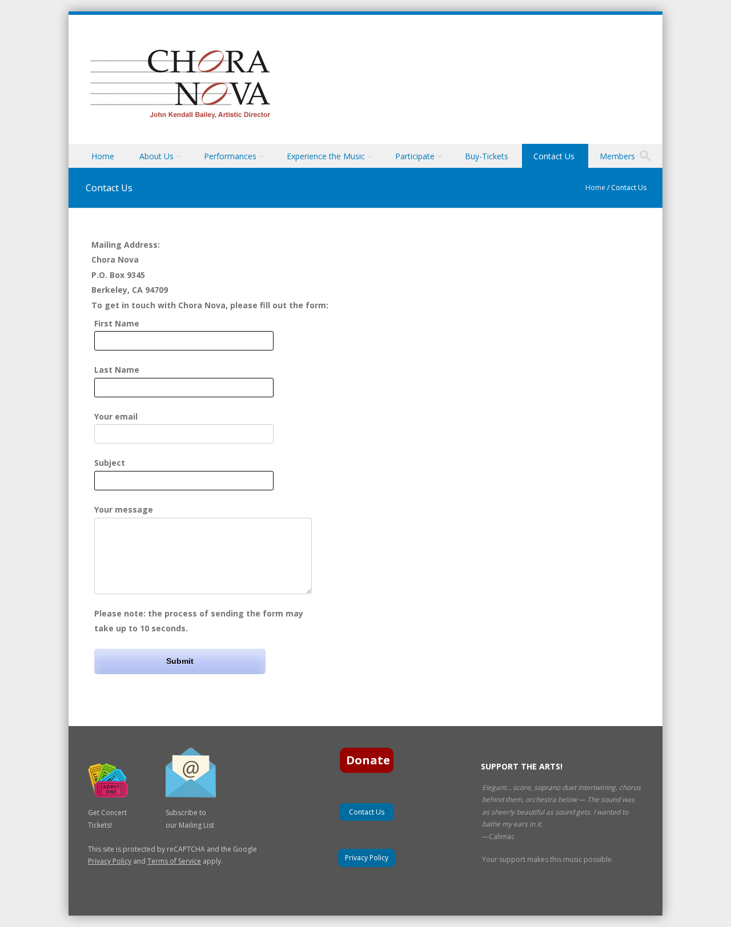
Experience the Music (326, 156)
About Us (156, 156)
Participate (415, 156)
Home (102, 156)
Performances (230, 156)
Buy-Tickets (486, 156)
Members (617, 156)
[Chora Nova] (180, 118)
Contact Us (554, 156)
